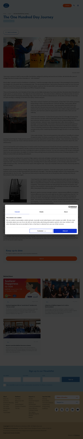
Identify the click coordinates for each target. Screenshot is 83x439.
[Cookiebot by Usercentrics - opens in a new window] (70, 207)
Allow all (65, 231)
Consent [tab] (17, 212)
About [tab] (66, 212)
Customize (40, 231)
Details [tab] (42, 212)
